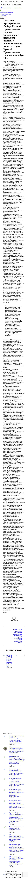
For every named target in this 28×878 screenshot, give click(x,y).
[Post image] (4, 655)
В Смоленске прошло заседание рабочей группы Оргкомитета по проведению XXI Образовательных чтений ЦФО (16, 837)
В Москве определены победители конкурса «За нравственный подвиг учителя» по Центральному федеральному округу (16, 771)
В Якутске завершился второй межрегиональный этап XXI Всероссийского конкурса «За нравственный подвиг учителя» (16, 749)
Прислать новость (5, 7)
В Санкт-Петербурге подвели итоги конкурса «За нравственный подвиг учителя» (16, 829)
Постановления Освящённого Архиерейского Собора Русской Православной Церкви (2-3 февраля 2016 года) (10, 660)
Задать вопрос (17, 7)
